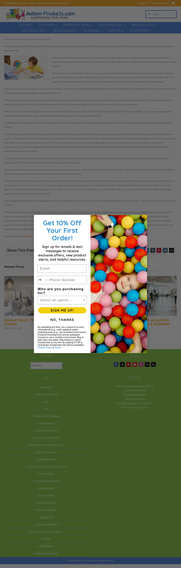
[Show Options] (84, 300)
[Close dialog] (143, 219)
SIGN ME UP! (62, 310)
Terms (58, 347)
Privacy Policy (45, 347)
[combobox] (43, 280)
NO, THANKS (62, 320)
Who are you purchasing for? (61, 291)
